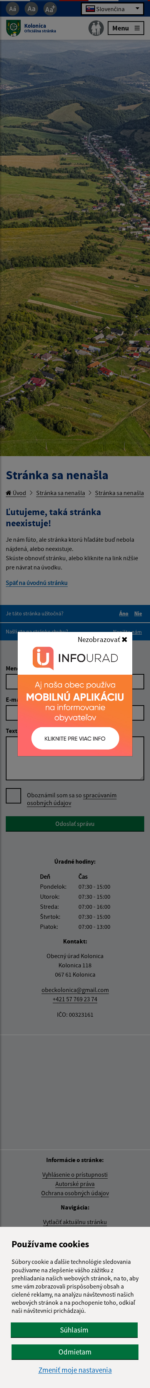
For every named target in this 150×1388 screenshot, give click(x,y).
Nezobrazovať (100, 639)
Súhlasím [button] (74, 1329)
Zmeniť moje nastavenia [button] (75, 1370)
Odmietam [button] (75, 1351)
